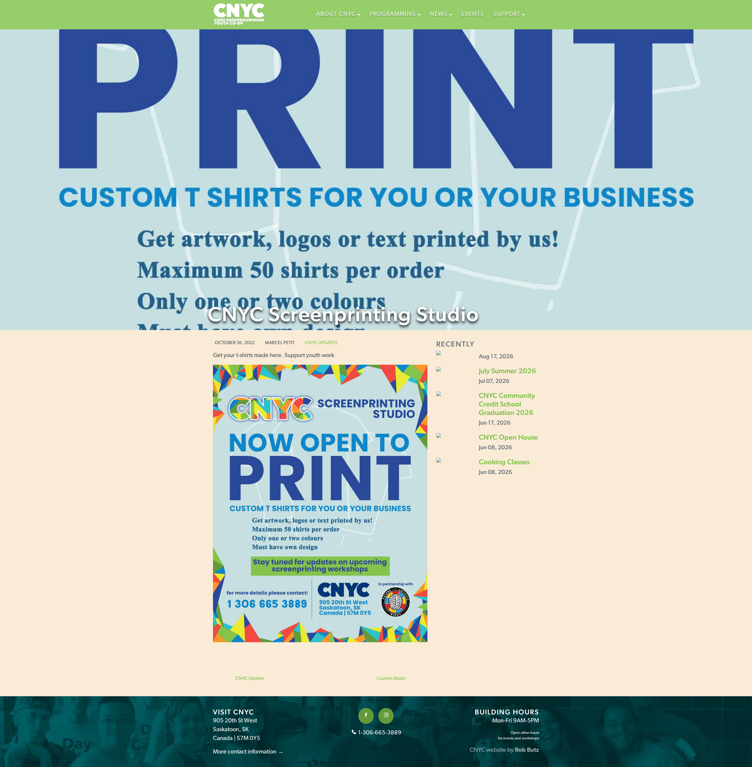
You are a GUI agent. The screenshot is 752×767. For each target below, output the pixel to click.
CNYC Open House (508, 437)
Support (507, 14)
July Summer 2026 (507, 370)
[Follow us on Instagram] (386, 716)
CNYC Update (249, 678)
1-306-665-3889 (379, 733)
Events (472, 14)
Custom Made (391, 678)
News (439, 14)
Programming (393, 14)
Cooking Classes (504, 461)
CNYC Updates (321, 343)
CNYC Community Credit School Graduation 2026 (507, 404)
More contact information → (248, 752)
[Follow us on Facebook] (366, 716)
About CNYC (336, 14)
